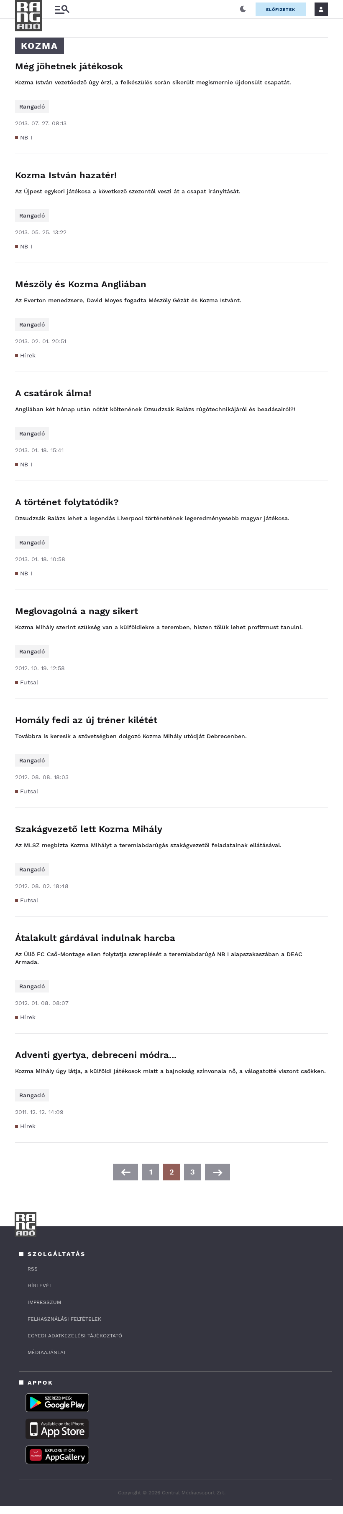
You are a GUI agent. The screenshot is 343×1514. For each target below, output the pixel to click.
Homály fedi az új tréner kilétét (86, 720)
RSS (33, 1269)
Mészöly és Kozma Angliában (80, 284)
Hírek (28, 355)
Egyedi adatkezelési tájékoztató (75, 1336)
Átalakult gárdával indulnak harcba (95, 938)
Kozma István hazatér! (66, 175)
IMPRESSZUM (44, 1302)
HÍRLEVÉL (40, 1286)
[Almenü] (62, 9)
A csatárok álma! (53, 393)
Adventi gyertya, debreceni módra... (96, 1055)
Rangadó (32, 106)
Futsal (29, 682)
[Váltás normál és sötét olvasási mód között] (243, 9)
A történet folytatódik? (67, 502)
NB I (26, 137)
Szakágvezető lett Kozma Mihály (88, 829)
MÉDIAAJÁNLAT (47, 1352)
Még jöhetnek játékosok (69, 66)
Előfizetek (280, 9)
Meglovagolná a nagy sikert (76, 611)
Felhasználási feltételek (64, 1319)
